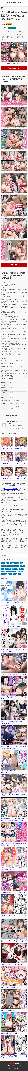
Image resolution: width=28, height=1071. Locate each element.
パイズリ (20, 32)
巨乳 (18, 37)
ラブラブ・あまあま (12, 34)
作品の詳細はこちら (14, 68)
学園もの (23, 565)
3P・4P (10, 574)
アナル (3, 571)
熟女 (19, 574)
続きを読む (14, 265)
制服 (22, 563)
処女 (17, 568)
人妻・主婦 (7, 568)
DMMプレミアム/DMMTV (11, 489)
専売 (13, 568)
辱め (2, 568)
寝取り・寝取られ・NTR (8, 37)
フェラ (4, 34)
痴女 (3, 39)
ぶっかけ (22, 568)
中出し (21, 34)
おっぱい (12, 563)
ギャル (15, 32)
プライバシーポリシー (12, 1065)
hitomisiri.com (14, 3)
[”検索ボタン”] (25, 555)
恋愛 (22, 37)
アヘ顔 (10, 32)
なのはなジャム (12, 28)
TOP (4, 1065)
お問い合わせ (22, 1065)
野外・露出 (4, 574)
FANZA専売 (20, 571)
